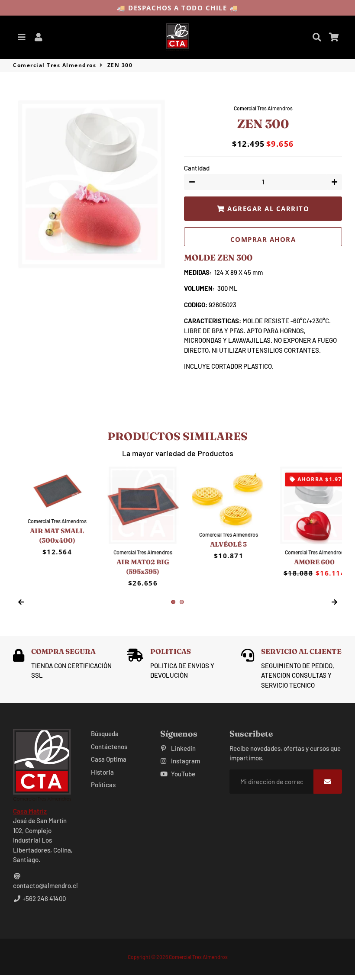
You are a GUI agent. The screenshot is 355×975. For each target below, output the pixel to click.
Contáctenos (109, 746)
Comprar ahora (263, 239)
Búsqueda (105, 733)
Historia (102, 772)
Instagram (185, 761)
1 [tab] (173, 602)
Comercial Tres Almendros (54, 65)
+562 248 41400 (43, 898)
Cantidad (197, 168)
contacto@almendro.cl (45, 885)
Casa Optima (108, 759)
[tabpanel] (49, 527)
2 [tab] (182, 602)
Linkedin (183, 748)
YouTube (182, 774)
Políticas (103, 784)
